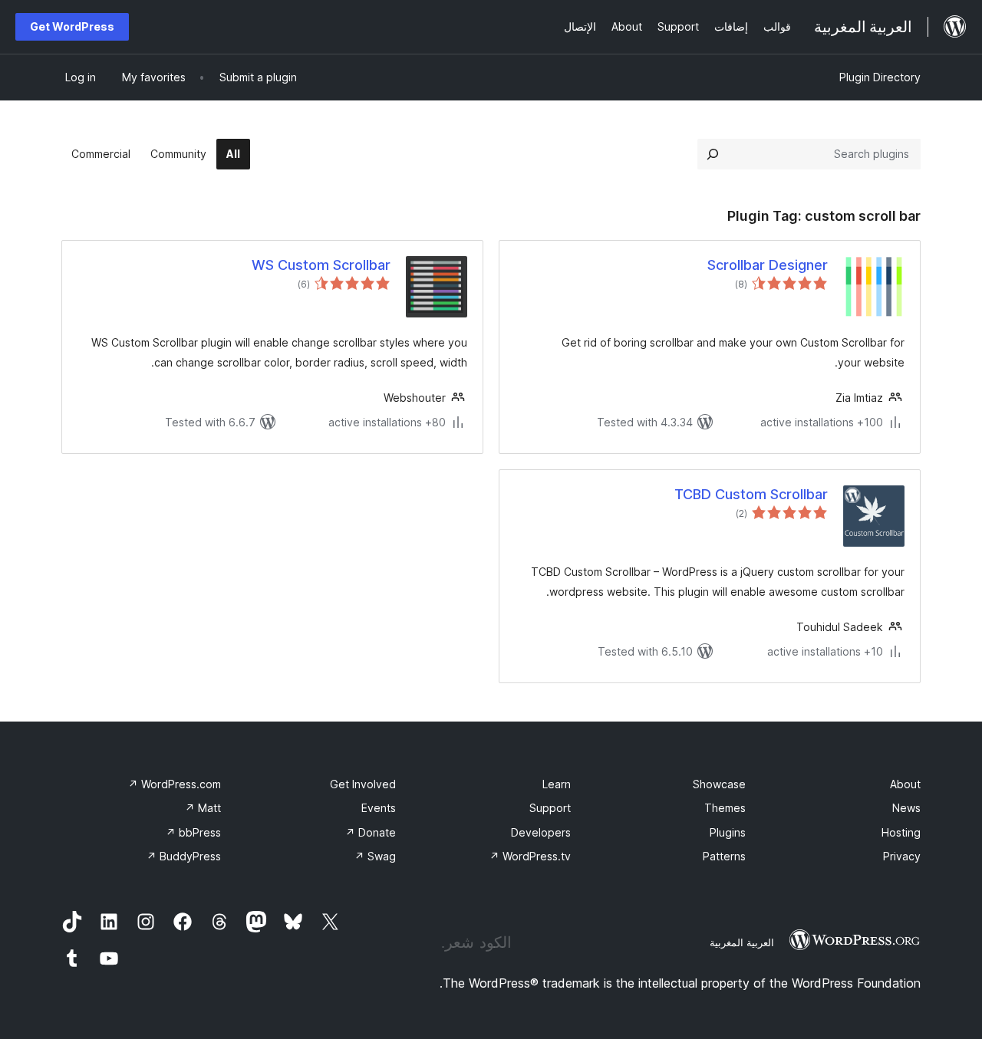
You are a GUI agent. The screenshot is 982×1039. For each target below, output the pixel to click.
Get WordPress (72, 26)
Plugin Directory (880, 77)
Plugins (728, 832)
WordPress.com (174, 784)
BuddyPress (184, 856)
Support (550, 807)
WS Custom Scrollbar (321, 265)
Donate (370, 832)
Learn (556, 784)
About (905, 784)
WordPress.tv (530, 856)
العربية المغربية (742, 942)
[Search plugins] (712, 154)
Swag (375, 856)
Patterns (724, 856)
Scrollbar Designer (767, 265)
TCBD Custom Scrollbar (751, 494)
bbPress (193, 832)
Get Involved (363, 784)
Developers (541, 832)
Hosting (901, 832)
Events (378, 807)
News (906, 807)
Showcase (719, 784)
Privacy (902, 856)
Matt (203, 807)
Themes (725, 807)
